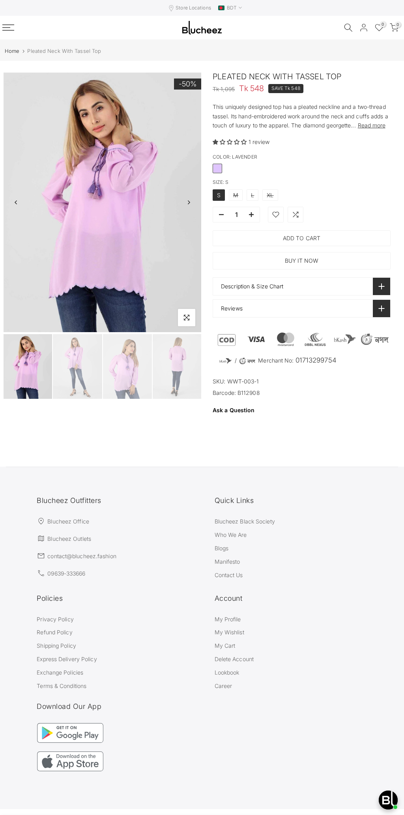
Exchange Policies (60, 672)
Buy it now (301, 260)
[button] (231, 141)
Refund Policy (54, 632)
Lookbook (227, 672)
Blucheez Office (68, 521)
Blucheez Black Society (245, 521)
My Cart (225, 645)
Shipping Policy (56, 645)
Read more (371, 125)
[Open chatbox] (388, 800)
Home (12, 51)
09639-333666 (66, 573)
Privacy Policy (55, 619)
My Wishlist (229, 632)
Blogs (222, 548)
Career (223, 685)
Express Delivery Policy (67, 659)
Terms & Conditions (61, 685)
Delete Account (234, 659)
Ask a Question (233, 410)
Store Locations (193, 8)
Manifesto (227, 561)
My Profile (228, 619)
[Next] (188, 202)
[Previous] (16, 202)
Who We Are (231, 534)
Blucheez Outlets (69, 538)
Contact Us (229, 575)
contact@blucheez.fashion (81, 556)
